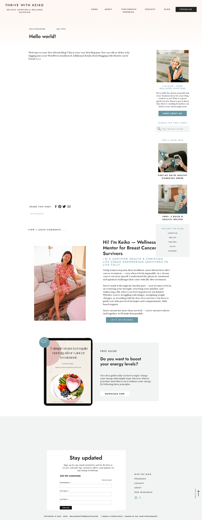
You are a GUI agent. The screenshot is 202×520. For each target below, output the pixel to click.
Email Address (65, 483)
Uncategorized (37, 29)
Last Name (64, 499)
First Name (64, 491)
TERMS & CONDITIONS (112, 516)
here (38, 58)
